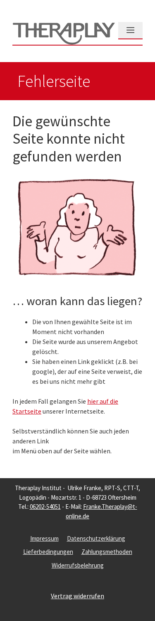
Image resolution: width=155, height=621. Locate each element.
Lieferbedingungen (48, 552)
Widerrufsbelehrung (78, 565)
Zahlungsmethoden (106, 552)
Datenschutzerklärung (96, 538)
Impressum (44, 538)
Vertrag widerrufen (77, 596)
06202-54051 (45, 506)
